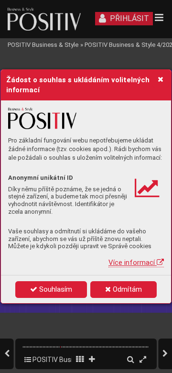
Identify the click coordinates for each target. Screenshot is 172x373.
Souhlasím (54, 289)
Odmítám (126, 289)
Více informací (132, 262)
